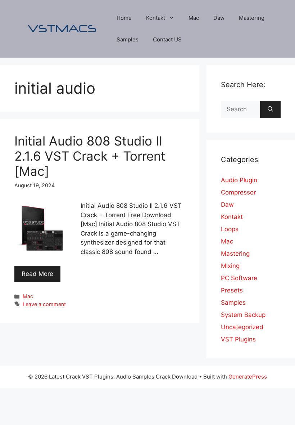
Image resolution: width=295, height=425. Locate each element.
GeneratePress (247, 376)
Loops (230, 229)
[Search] (270, 109)
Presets (232, 290)
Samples (128, 39)
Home (124, 17)
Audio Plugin (239, 180)
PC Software (239, 278)
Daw (218, 17)
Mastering (251, 17)
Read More (37, 273)
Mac (194, 17)
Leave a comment (44, 304)
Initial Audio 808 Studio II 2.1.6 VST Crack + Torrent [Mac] (89, 156)
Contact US (167, 39)
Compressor (238, 192)
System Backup (243, 314)
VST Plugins (238, 339)
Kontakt (155, 17)
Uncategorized (242, 327)
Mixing (230, 265)
